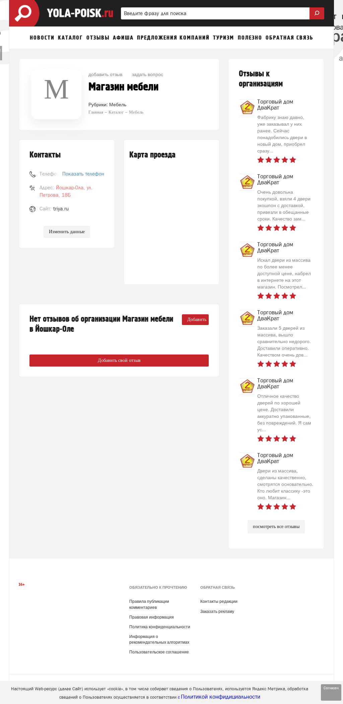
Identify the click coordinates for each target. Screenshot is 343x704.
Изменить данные (67, 231)
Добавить (196, 319)
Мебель (117, 104)
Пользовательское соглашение (159, 652)
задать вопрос (147, 74)
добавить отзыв (105, 74)
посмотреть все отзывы (276, 526)
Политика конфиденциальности (159, 627)
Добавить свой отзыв (119, 360)
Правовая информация (151, 617)
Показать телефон (83, 174)
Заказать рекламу (217, 611)
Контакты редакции (218, 601)
